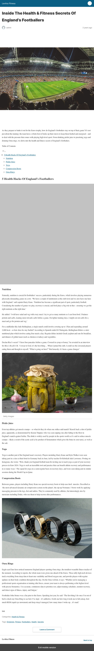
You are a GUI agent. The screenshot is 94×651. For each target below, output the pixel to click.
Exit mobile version (47, 647)
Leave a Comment (47, 629)
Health (34, 622)
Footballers (26, 622)
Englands (10, 622)
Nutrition (9, 158)
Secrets (41, 622)
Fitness (18, 622)
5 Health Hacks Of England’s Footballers (20, 155)
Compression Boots (13, 168)
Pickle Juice (10, 161)
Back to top (88, 640)
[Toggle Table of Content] (4, 151)
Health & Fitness (18, 617)
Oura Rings (10, 172)
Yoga (8, 165)
